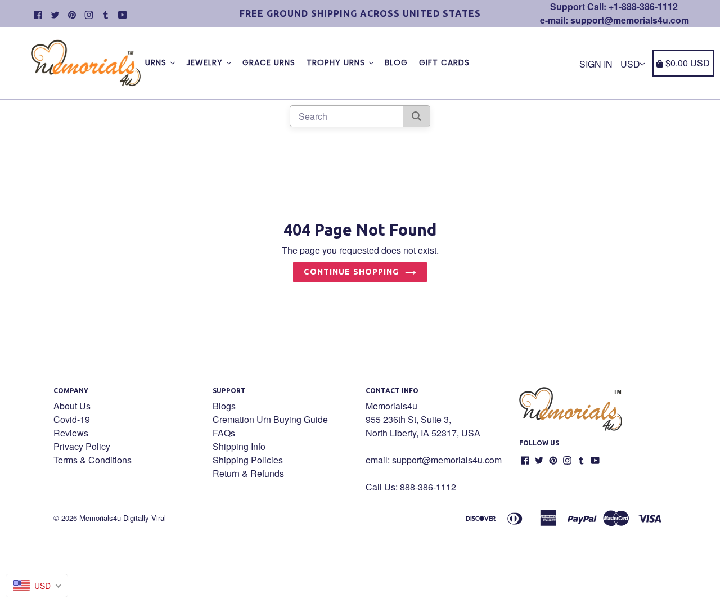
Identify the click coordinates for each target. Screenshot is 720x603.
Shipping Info (239, 446)
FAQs (224, 432)
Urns (157, 62)
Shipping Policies (248, 459)
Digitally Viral (144, 517)
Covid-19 (71, 419)
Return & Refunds (248, 473)
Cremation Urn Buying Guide (270, 419)
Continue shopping (351, 271)
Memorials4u (100, 517)
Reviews (70, 432)
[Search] (416, 116)
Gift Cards (444, 62)
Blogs (224, 405)
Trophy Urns (337, 62)
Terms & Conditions (92, 459)
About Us (72, 405)
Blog (396, 62)
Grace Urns (268, 62)
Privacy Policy (81, 446)
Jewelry (206, 62)
